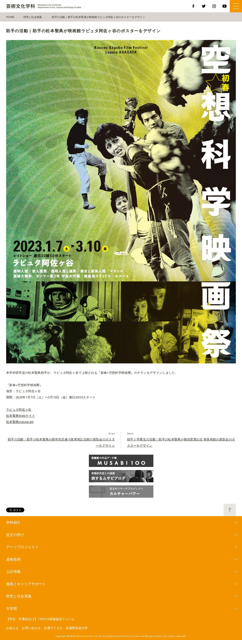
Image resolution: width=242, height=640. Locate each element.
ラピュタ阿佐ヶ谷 (18, 409)
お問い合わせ (31, 628)
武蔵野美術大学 (77, 628)
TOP (230, 510)
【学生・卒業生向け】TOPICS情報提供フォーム (40, 619)
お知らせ (12, 628)
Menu (236, 6)
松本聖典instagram (20, 422)
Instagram (214, 6)
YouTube (224, 6)
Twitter (204, 6)
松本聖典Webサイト (20, 416)
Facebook (193, 6)
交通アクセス (53, 628)
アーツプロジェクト (22, 546)
